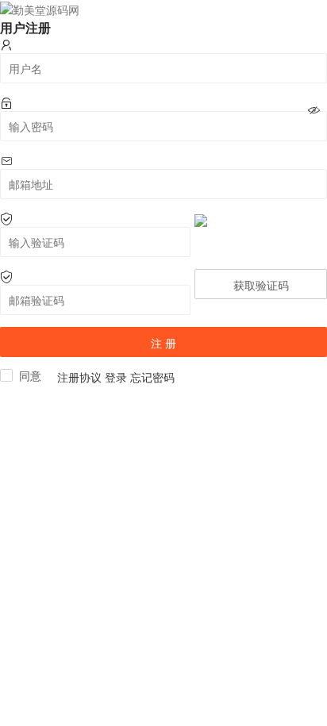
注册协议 (79, 377)
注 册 (163, 343)
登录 (116, 377)
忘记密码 (152, 377)
